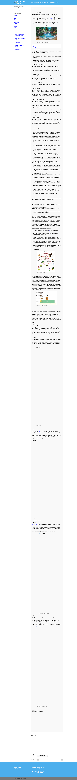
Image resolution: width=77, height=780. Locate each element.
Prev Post (38, 760)
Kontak (15, 770)
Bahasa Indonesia (17, 20)
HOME (32, 2)
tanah (49, 18)
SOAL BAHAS (52, 2)
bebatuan (51, 18)
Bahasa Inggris (16, 22)
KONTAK (57, 2)
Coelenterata (34, 47)
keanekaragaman (57, 124)
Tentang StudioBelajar (17, 767)
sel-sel (45, 315)
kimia (44, 58)
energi (50, 230)
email (39, 770)
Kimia (15, 18)
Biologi (19, 6)
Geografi (15, 23)
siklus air (39, 431)
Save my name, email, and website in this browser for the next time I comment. (33, 757)
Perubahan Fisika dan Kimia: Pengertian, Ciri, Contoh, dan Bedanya (19, 45)
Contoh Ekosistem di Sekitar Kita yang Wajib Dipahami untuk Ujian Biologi (20, 38)
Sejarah (15, 27)
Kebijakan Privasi (17, 768)
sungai (44, 102)
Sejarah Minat (16, 28)
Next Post (62, 760)
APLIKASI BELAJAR (37, 2)
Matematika (16, 15)
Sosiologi (15, 26)
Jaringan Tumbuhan (35, 46)
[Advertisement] (46, 722)
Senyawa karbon (34, 524)
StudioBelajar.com (16, 6)
